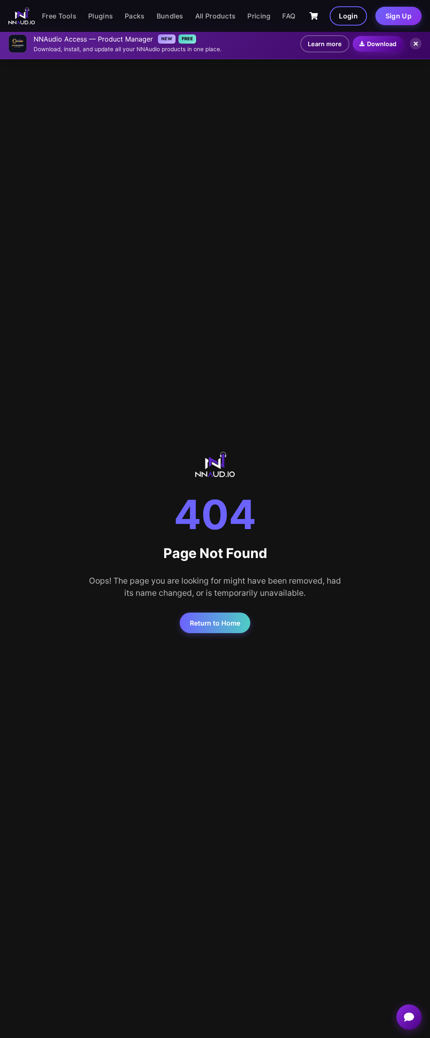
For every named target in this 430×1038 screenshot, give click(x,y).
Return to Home (215, 623)
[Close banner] (416, 44)
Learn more (325, 43)
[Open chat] (409, 1017)
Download (381, 43)
